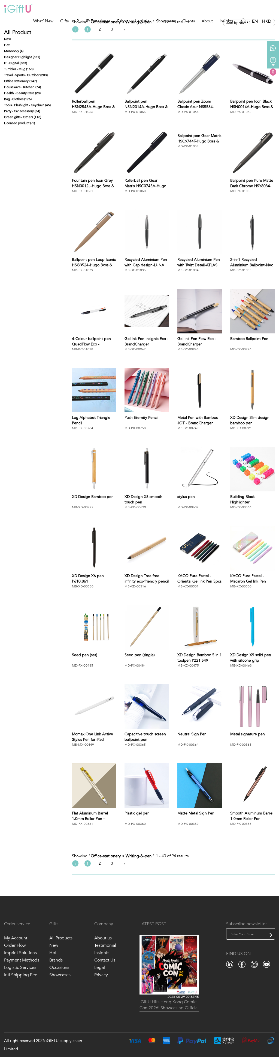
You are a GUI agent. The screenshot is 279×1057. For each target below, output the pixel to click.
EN (255, 21)
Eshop (122, 21)
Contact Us (104, 960)
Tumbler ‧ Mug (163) (19, 69)
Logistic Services (20, 968)
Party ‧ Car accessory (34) (22, 111)
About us (103, 938)
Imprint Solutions (20, 953)
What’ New (43, 21)
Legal (99, 968)
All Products (60, 938)
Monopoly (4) (13, 51)
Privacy (101, 975)
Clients (188, 21)
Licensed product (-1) (19, 123)
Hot (7, 45)
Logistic (142, 21)
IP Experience (98, 21)
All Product (17, 32)
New (7, 39)
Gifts (64, 21)
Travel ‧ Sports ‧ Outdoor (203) (26, 75)
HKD (266, 21)
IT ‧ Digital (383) (15, 63)
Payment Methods (21, 960)
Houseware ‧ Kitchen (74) (22, 87)
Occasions (59, 968)
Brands (56, 960)
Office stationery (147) (20, 81)
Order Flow (15, 945)
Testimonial (105, 945)
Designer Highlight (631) (22, 57)
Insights (226, 21)
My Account (15, 938)
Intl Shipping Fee (20, 975)
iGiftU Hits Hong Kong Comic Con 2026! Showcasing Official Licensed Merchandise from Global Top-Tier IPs (169, 1005)
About (207, 21)
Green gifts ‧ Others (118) (22, 117)
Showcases (165, 21)
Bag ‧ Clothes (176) (18, 99)
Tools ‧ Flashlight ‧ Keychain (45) (27, 105)
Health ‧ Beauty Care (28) (22, 93)
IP (77, 21)
